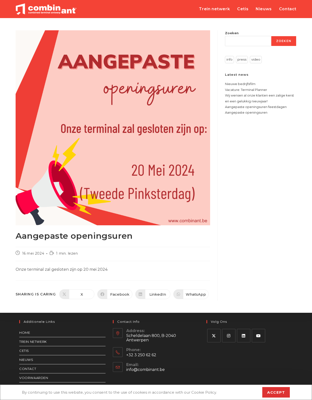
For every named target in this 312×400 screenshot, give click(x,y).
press (241, 59)
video (255, 59)
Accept (276, 392)
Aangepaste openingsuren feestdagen (256, 107)
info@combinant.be (145, 369)
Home (24, 333)
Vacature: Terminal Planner (246, 90)
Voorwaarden (33, 378)
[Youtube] (258, 335)
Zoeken (232, 33)
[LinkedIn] (243, 335)
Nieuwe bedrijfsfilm (240, 84)
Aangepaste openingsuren (246, 112)
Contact (27, 369)
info (229, 59)
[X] (214, 335)
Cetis (24, 351)
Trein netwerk (33, 342)
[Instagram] (228, 335)
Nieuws (26, 360)
